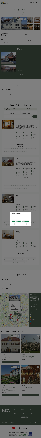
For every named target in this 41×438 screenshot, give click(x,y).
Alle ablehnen (25, 221)
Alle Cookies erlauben (16, 221)
